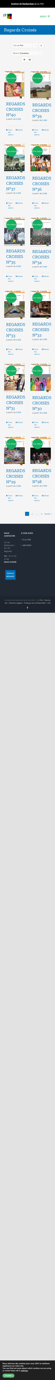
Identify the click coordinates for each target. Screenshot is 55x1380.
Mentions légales (15, 603)
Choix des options (10, 132)
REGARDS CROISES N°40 (15, 109)
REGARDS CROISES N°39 (41, 110)
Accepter (8, 1376)
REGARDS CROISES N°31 (15, 402)
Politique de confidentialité (35, 603)
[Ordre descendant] (41, 45)
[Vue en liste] (29, 59)
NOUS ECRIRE (10, 562)
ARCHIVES (27, 545)
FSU (41, 600)
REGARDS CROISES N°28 (41, 476)
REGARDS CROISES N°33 (15, 330)
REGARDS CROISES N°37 (15, 183)
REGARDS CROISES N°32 (41, 330)
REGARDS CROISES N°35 (15, 256)
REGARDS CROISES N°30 (41, 403)
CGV (49, 603)
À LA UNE (27, 539)
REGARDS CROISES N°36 (41, 184)
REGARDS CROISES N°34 (41, 257)
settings (24, 1371)
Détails (20, 130)
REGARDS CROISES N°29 (15, 476)
